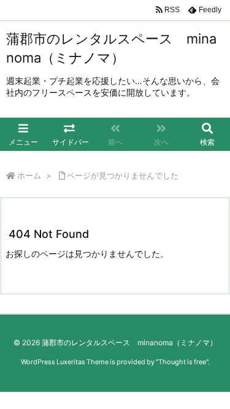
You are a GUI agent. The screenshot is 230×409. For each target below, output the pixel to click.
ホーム (29, 175)
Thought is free (182, 361)
